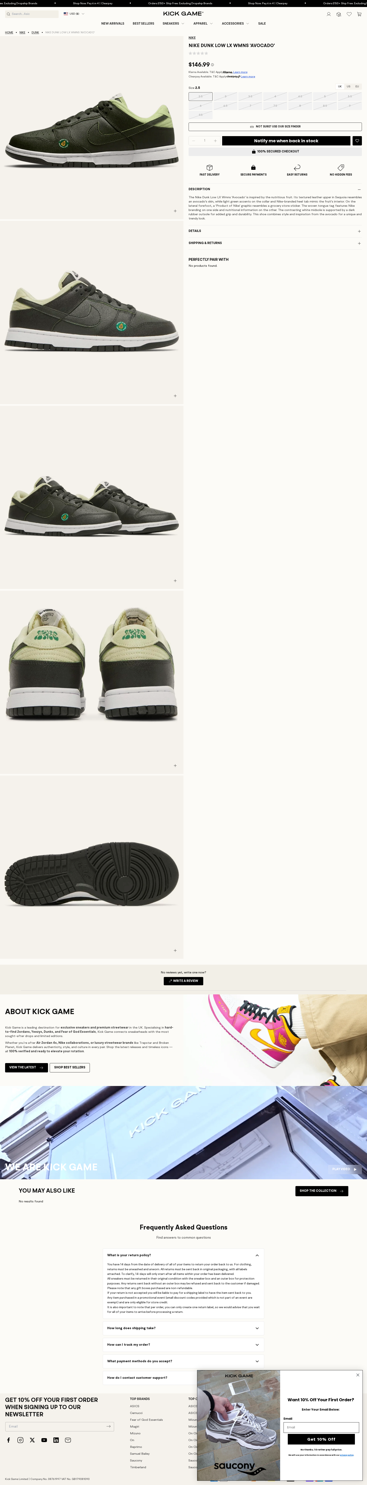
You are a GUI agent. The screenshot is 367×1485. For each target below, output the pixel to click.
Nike (22, 32)
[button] (174, 23)
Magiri (134, 1426)
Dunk (35, 32)
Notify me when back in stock (286, 141)
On (132, 1440)
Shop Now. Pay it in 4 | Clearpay (49, 3)
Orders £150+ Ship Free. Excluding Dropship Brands (137, 3)
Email (288, 1419)
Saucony (136, 1460)
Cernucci (136, 1413)
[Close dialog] (358, 1375)
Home (9, 32)
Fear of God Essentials (146, 1420)
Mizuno (135, 1433)
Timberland (138, 1467)
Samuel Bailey (140, 1454)
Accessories (233, 23)
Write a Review (187, 982)
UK (340, 86)
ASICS (134, 1406)
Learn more (240, 72)
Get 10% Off (321, 1439)
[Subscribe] (108, 1426)
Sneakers (171, 23)
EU (357, 86)
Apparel (200, 23)
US (348, 86)
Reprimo (136, 1447)
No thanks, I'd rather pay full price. (321, 1450)
